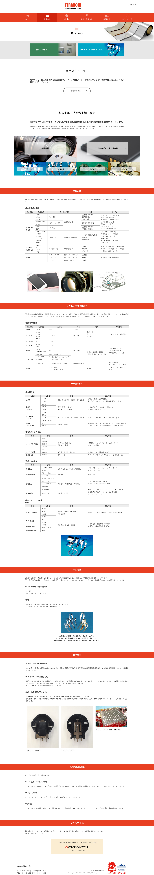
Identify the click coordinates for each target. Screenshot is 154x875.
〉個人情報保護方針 (97, 871)
